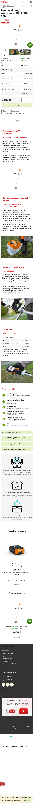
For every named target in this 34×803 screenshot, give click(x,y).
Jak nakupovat (6, 650)
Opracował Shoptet (18, 736)
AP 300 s (16, 580)
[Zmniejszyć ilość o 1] (23, 100)
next (32, 548)
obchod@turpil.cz (11, 672)
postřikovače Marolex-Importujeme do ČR (17, 727)
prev (1, 548)
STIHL (7, 20)
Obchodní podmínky (7, 653)
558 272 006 (9, 676)
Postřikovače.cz (17, 729)
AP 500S (23, 580)
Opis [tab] (17, 120)
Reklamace (5, 661)
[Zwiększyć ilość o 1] (31, 100)
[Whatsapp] (12, 685)
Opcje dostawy (5, 63)
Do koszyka (17, 105)
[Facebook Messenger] (8, 685)
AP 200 (10, 580)
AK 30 (15, 638)
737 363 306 (9, 680)
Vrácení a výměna (7, 658)
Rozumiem (27, 800)
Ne (19, 638)
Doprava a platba (7, 656)
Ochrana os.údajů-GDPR (9, 664)
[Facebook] (3, 685)
